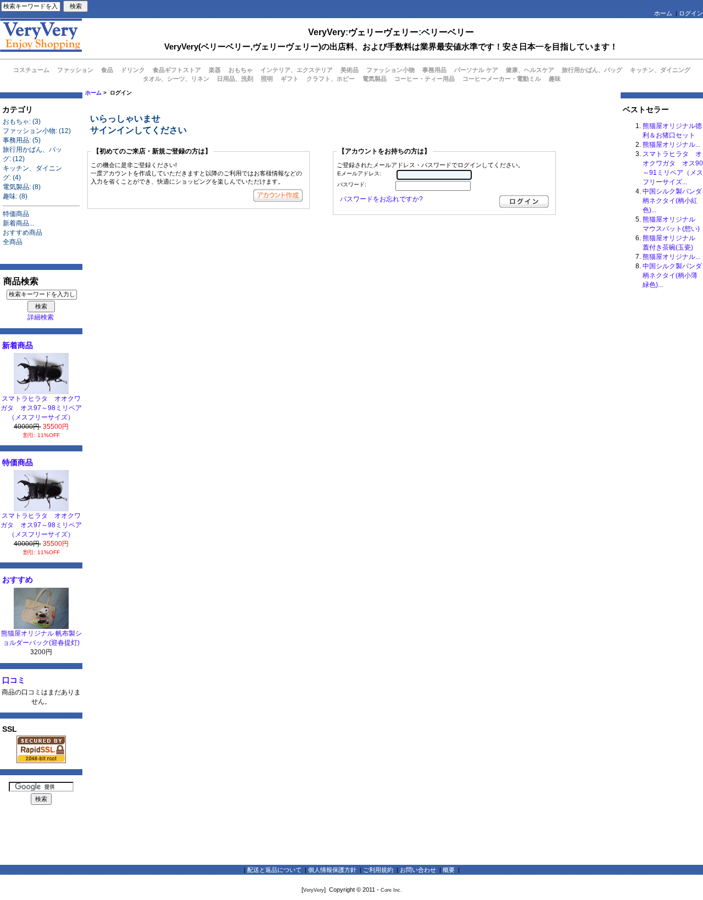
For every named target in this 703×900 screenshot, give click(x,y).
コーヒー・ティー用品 (424, 78)
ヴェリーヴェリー (383, 32)
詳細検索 (40, 317)
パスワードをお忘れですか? (381, 199)
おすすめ (17, 579)
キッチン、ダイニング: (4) (32, 172)
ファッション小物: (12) (37, 131)
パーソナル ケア (476, 70)
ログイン (691, 13)
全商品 (13, 242)
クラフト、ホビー (330, 78)
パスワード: (351, 184)
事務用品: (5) (22, 140)
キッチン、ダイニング (660, 70)
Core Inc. (391, 890)
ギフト (290, 78)
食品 (107, 70)
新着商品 (17, 345)
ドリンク (133, 70)
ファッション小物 (390, 70)
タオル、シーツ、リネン (176, 78)
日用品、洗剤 (235, 78)
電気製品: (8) (22, 187)
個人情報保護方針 (332, 869)
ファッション (75, 70)
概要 (449, 869)
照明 (267, 78)
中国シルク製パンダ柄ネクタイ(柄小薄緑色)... (672, 275)
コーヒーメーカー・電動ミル (501, 78)
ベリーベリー (447, 32)
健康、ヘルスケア (530, 70)
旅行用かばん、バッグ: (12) (32, 154)
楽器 (215, 70)
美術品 (350, 70)
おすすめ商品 (22, 232)
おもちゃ (240, 70)
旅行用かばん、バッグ (592, 70)
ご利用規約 (378, 869)
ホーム (663, 13)
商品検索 (20, 281)
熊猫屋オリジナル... (671, 144)
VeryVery (326, 32)
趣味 (555, 78)
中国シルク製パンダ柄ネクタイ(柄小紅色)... (672, 200)
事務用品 (434, 70)
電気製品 (374, 78)
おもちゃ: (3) (22, 121)
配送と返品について (274, 869)
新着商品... (18, 223)
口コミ (13, 680)
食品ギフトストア (177, 70)
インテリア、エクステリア (296, 70)
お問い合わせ (418, 869)
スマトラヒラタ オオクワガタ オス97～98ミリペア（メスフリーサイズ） (41, 408)
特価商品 (16, 214)
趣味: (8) (15, 196)
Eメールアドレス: (359, 173)
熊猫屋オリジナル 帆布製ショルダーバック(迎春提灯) (41, 638)
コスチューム (31, 70)
